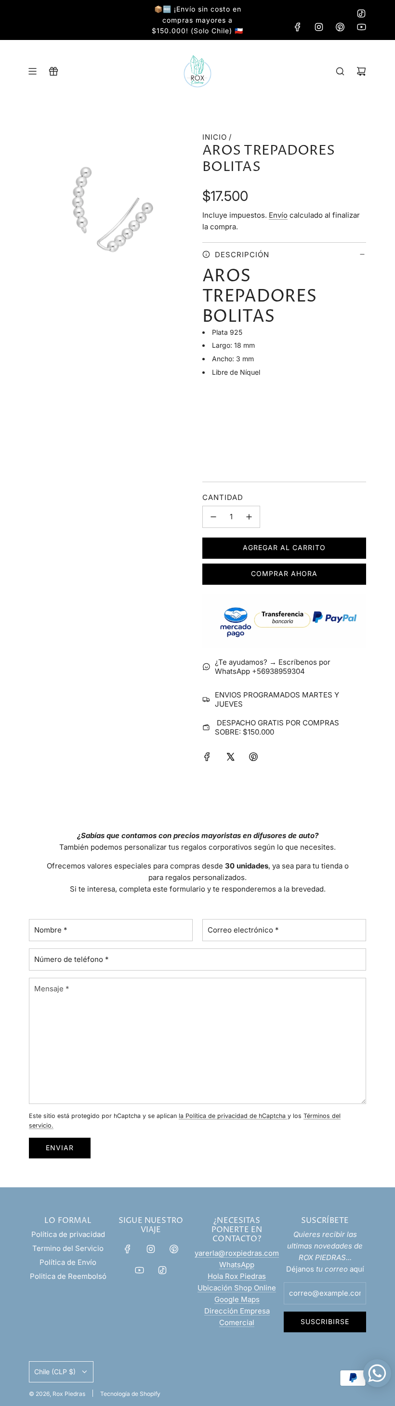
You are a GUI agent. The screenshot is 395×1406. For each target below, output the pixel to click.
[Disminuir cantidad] (213, 516)
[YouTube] (361, 27)
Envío (278, 215)
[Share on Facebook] (207, 758)
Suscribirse (325, 1321)
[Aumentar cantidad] (249, 516)
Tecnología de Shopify (130, 1393)
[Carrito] (361, 71)
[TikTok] (361, 13)
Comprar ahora (284, 573)
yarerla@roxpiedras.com (237, 1253)
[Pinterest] (340, 27)
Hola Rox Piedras (237, 1276)
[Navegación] (32, 71)
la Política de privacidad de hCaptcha (233, 1115)
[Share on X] (230, 758)
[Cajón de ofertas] (53, 71)
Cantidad (222, 497)
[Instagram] (318, 27)
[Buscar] (340, 71)
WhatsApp (236, 1264)
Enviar (60, 1147)
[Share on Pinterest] (253, 758)
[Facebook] (297, 27)
